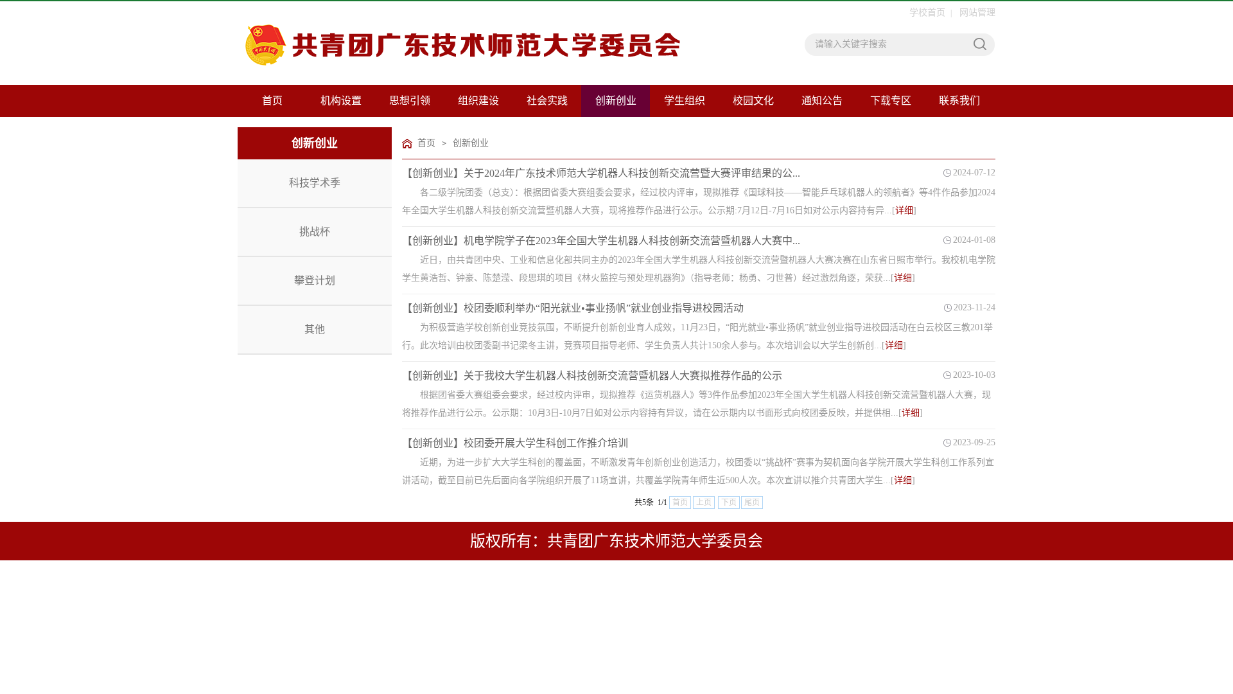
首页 (272, 100)
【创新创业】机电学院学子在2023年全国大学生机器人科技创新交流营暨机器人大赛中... (601, 240)
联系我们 (959, 100)
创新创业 (615, 100)
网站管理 (977, 12)
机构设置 (341, 100)
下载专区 (890, 100)
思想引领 (409, 100)
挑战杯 (314, 231)
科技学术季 (314, 182)
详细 (904, 210)
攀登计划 (314, 280)
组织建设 (478, 100)
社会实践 (547, 100)
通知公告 (822, 100)
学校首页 (927, 12)
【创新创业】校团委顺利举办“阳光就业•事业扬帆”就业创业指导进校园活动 (573, 308)
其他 (314, 329)
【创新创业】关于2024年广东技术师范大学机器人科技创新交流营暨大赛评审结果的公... (601, 173)
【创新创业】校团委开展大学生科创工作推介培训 (515, 443)
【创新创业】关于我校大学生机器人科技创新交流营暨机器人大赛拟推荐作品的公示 (592, 375)
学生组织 (684, 100)
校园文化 (753, 100)
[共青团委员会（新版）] (423, 51)
